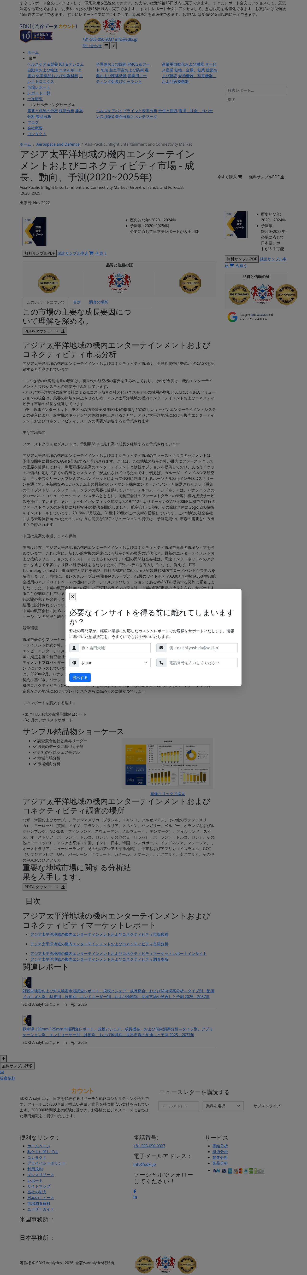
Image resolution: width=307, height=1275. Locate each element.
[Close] (72, 596)
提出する (80, 677)
